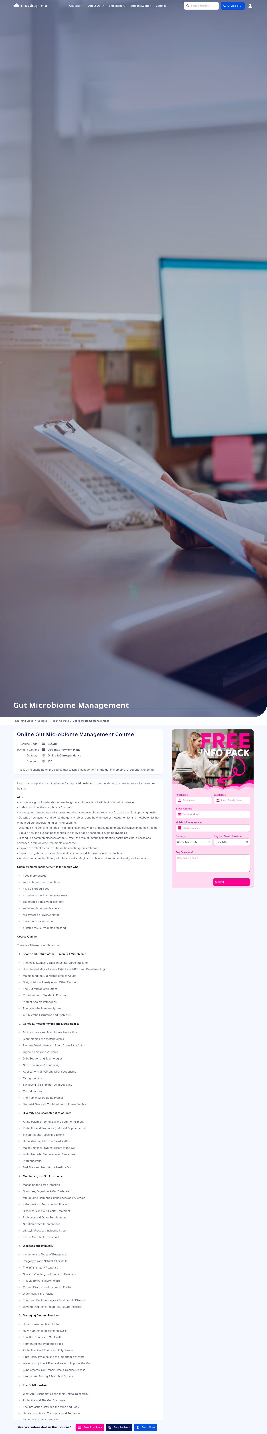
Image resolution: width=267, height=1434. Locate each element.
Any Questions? (184, 852)
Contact (161, 6)
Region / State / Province (228, 836)
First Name (182, 795)
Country (180, 836)
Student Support (141, 6)
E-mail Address (184, 808)
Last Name (220, 795)
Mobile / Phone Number (189, 822)
